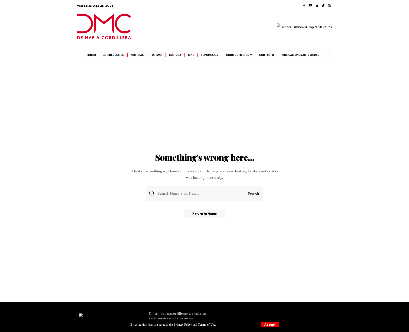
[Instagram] (317, 5)
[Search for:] (199, 193)
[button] (270, 324)
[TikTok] (323, 5)
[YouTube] (310, 5)
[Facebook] (304, 5)
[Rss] (329, 5)
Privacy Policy (183, 324)
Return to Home (204, 214)
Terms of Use (206, 324)
